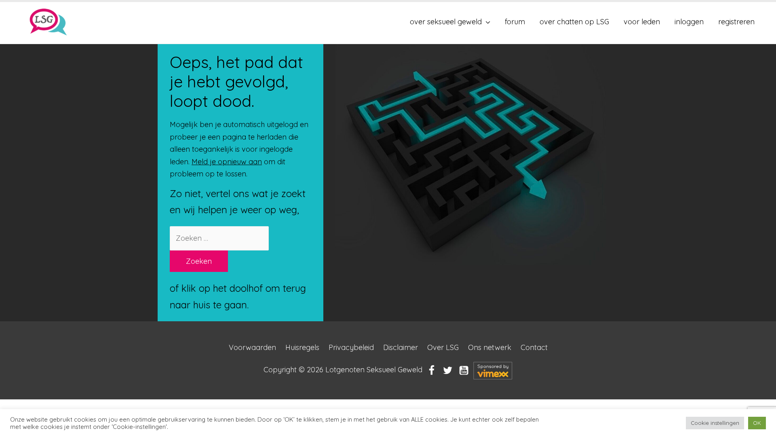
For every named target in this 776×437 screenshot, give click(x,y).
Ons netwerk (489, 347)
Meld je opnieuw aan (227, 161)
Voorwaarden (252, 347)
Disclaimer (400, 347)
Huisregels (302, 347)
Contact (534, 347)
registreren (736, 21)
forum (515, 21)
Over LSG (443, 347)
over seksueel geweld (446, 21)
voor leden (642, 21)
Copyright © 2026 (343, 370)
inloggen (689, 21)
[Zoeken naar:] (219, 238)
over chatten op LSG (574, 21)
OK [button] (757, 423)
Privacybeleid (351, 347)
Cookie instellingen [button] (715, 423)
